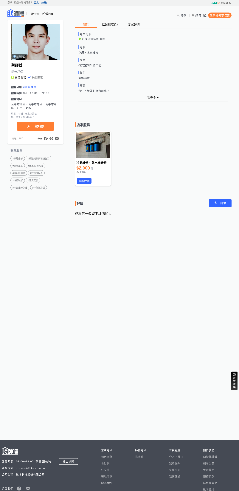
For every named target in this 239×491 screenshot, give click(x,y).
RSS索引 (107, 482)
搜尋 (183, 15)
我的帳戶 (175, 463)
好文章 (105, 469)
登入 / (173, 456)
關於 (86, 24)
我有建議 (175, 476)
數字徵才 (209, 489)
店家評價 (134, 24)
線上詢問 (68, 461)
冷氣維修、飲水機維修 (91, 162)
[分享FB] (46, 138)
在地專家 (107, 476)
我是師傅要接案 (220, 15)
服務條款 (209, 476)
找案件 (139, 456)
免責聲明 (209, 469)
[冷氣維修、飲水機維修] (93, 145)
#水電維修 (29, 87)
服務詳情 (84, 181)
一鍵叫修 (38, 126)
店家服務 (110, 24)
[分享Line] (51, 138)
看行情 (105, 463)
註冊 (181, 456)
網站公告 (209, 463)
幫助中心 (175, 469)
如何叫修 (107, 456)
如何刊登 (201, 15)
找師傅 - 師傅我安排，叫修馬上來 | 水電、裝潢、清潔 (15, 13)
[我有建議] (234, 381)
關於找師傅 (210, 456)
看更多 (151, 97)
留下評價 (220, 203)
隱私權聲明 (210, 482)
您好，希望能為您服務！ (94, 90)
